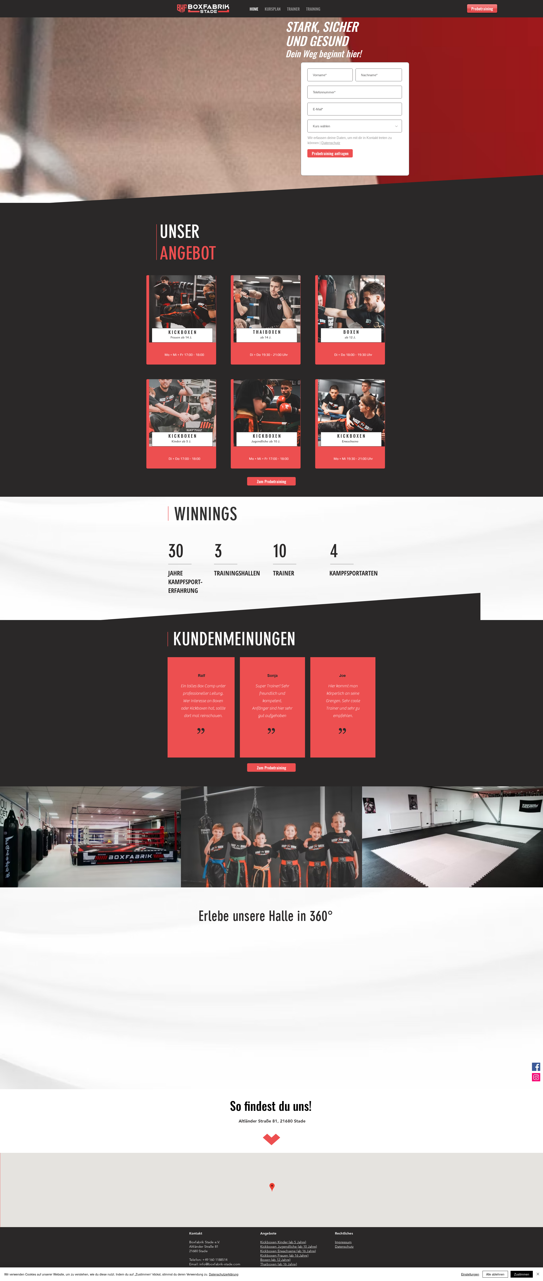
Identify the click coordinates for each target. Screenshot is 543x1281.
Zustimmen (521, 1274)
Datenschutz (330, 143)
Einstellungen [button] (470, 1274)
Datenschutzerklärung (223, 1274)
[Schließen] (537, 1274)
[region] (181, 320)
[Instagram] (536, 1077)
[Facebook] (536, 1067)
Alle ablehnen (495, 1274)
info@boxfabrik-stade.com (219, 1264)
